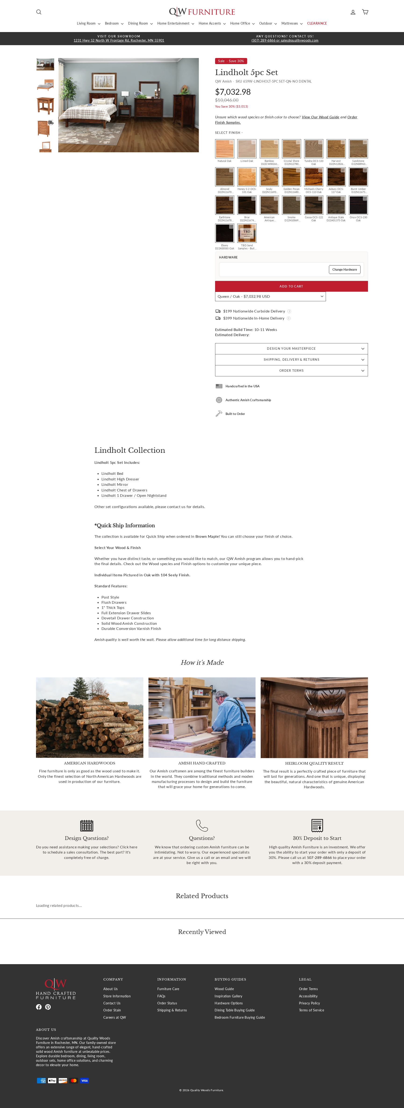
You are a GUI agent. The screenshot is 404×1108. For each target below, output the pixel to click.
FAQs (161, 996)
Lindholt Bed (112, 473)
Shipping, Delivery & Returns (291, 359)
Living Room (87, 23)
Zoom (231, 142)
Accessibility (308, 996)
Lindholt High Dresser (120, 479)
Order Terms (291, 370)
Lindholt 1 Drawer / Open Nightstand (133, 495)
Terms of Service (311, 1010)
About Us (110, 989)
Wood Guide (224, 989)
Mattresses (290, 23)
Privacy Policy (309, 1003)
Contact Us (111, 1003)
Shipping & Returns (172, 1010)
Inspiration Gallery (228, 996)
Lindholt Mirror (114, 484)
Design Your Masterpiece (291, 348)
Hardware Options (229, 1003)
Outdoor (266, 23)
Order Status (167, 1003)
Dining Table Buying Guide (235, 1010)
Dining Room (138, 23)
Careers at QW (114, 1017)
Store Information (117, 996)
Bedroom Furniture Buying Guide (240, 1017)
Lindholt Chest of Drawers (124, 490)
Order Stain (112, 1010)
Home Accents (210, 23)
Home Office (240, 23)
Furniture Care (168, 989)
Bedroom (112, 23)
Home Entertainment (174, 23)
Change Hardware (344, 269)
